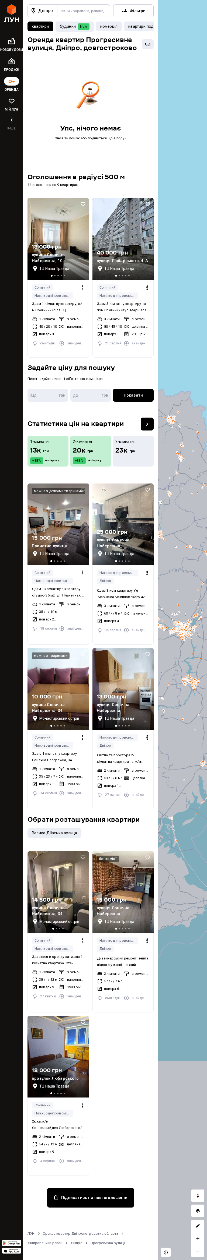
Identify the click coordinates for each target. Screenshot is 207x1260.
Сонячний (42, 287)
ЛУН (31, 1233)
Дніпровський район (45, 1243)
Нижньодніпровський (52, 296)
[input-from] (47, 395)
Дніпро (105, 581)
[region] (182, 630)
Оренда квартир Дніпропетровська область (81, 1233)
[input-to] (90, 395)
